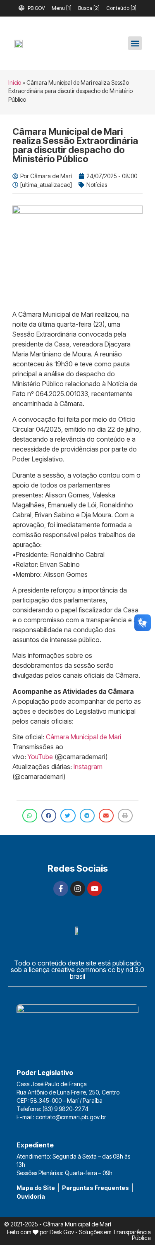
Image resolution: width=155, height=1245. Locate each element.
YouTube (40, 757)
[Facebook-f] (60, 888)
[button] (135, 43)
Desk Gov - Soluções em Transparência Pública (100, 1234)
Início (14, 82)
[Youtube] (94, 888)
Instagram (88, 766)
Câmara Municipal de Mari (83, 737)
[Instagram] (77, 888)
